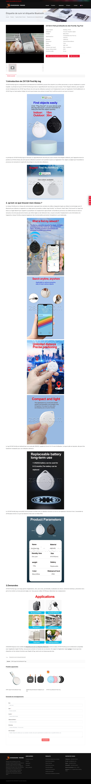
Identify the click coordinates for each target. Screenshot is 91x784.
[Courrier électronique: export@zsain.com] (90, 204)
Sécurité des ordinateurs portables (52, 773)
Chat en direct (75, 56)
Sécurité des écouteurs (50, 769)
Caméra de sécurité (49, 771)
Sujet (9, 708)
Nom (9, 703)
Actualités (28, 765)
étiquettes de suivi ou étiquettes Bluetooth (37, 646)
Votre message (11, 730)
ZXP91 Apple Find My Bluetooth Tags (18, 661)
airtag (69, 649)
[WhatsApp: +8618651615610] (90, 202)
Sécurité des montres (50, 765)
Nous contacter (29, 767)
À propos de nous (29, 759)
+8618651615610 (72, 763)
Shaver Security (49, 763)
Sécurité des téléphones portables (52, 759)
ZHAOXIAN (15, 780)
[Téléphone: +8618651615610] (90, 197)
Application (28, 763)
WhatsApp (10, 725)
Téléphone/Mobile (12, 719)
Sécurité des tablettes (50, 761)
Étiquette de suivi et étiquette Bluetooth (17, 657)
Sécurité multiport (49, 767)
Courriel (10, 714)
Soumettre (45, 740)
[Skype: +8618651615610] (90, 199)
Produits (27, 761)
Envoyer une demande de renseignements (57, 56)
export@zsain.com (72, 761)
